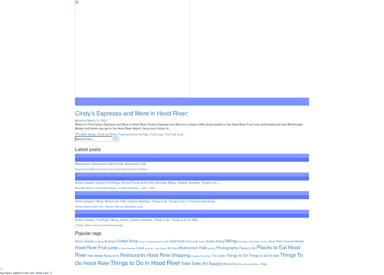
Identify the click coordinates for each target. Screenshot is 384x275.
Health (202, 241)
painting (211, 248)
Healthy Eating (215, 241)
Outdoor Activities (188, 183)
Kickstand (130, 248)
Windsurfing (230, 264)
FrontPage (113, 183)
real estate (95, 255)
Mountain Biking (165, 183)
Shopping (180, 255)
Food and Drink (107, 134)
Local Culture (160, 248)
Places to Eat (247, 248)
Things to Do (237, 255)
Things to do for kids (264, 255)
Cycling (100, 183)
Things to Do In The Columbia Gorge (192, 201)
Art (96, 241)
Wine (241, 264)
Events (165, 241)
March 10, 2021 (97, 120)
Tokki (186, 263)
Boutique (110, 241)
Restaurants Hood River (145, 254)
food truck (176, 241)
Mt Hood (172, 248)
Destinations (83, 164)
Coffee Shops (87, 134)
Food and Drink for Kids (133, 134)
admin (83, 120)
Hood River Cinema (258, 241)
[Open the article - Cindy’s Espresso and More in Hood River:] (192, 100)
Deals (141, 241)
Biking (101, 241)
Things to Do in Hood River (145, 262)
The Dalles (218, 256)
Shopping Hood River (201, 255)
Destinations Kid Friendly (107, 164)
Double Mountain (153, 241)
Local (140, 247)
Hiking (99, 201)
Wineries (248, 264)
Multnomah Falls (135, 164)
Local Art (149, 248)
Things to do (209, 183)
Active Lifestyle (84, 183)
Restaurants (111, 256)
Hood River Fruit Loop (96, 247)
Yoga (264, 264)
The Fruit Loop (174, 134)
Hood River (242, 241)
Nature (124, 220)
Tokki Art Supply (206, 263)
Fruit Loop (156, 134)
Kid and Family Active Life (137, 183)
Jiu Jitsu (122, 248)
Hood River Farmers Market (286, 241)
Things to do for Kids (184, 220)
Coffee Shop (127, 240)
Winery (256, 264)
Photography (227, 247)
